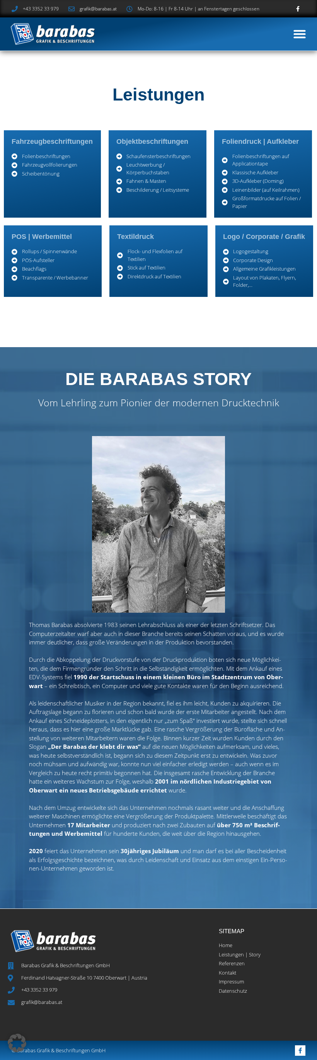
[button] (299, 34)
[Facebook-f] (297, 8)
